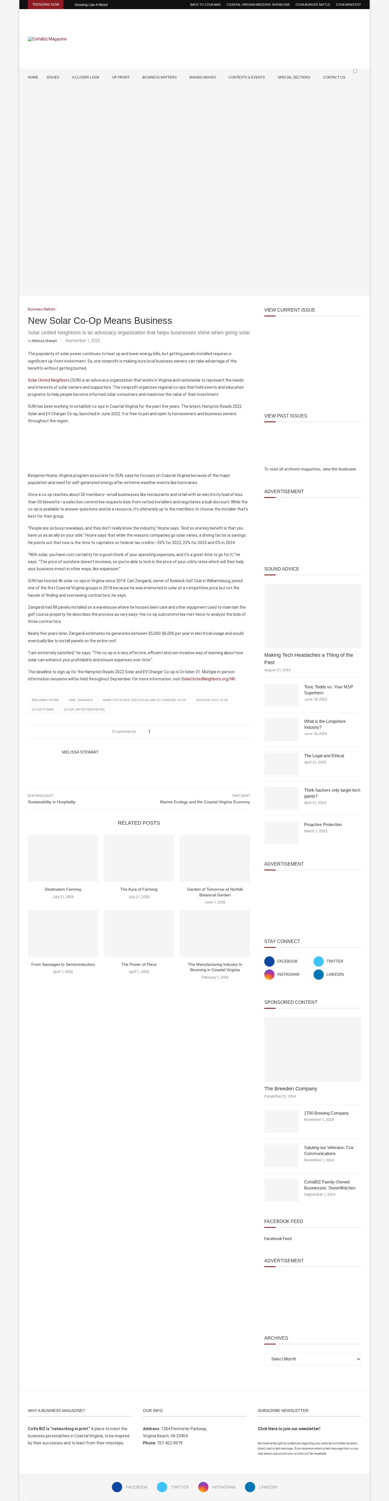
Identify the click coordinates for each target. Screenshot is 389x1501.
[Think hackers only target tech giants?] (281, 798)
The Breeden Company (290, 1089)
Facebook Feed (278, 1238)
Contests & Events (247, 77)
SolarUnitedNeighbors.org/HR (208, 679)
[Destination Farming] (63, 858)
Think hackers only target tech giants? (332, 793)
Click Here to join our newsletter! (289, 1428)
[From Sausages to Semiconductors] (63, 933)
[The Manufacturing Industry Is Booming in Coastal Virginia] (215, 933)
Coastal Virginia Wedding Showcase (258, 4)
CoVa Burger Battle (313, 4)
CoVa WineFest (348, 4)
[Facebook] (341, 94)
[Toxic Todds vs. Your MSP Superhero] (281, 695)
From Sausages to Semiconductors (63, 964)
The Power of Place (139, 964)
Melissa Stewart (44, 341)
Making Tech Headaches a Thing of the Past (308, 658)
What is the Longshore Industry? (325, 724)
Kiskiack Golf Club (212, 700)
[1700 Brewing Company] (281, 1121)
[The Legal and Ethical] (281, 764)
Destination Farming (63, 889)
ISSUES (53, 77)
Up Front (121, 77)
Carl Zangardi (81, 700)
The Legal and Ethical (324, 755)
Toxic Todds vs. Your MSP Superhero (328, 689)
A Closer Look (85, 77)
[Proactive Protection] (281, 832)
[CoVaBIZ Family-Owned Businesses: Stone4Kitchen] (281, 1190)
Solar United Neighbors (48, 380)
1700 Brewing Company (326, 1113)
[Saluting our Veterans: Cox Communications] (281, 1155)
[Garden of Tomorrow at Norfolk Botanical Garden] (215, 858)
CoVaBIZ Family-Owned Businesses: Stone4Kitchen (329, 1184)
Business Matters (159, 77)
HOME (33, 77)
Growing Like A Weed (91, 5)
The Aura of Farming (138, 889)
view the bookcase (339, 469)
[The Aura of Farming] (139, 858)
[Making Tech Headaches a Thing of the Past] (312, 616)
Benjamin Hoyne (45, 700)
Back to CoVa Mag (205, 4)
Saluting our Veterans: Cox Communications (329, 1150)
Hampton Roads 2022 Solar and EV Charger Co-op (145, 700)
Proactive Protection (323, 824)
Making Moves (202, 77)
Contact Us (334, 77)
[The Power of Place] (139, 933)
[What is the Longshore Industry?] (281, 729)
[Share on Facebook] (156, 731)
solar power (43, 709)
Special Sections (294, 77)
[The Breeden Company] (312, 1049)
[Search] (358, 82)
